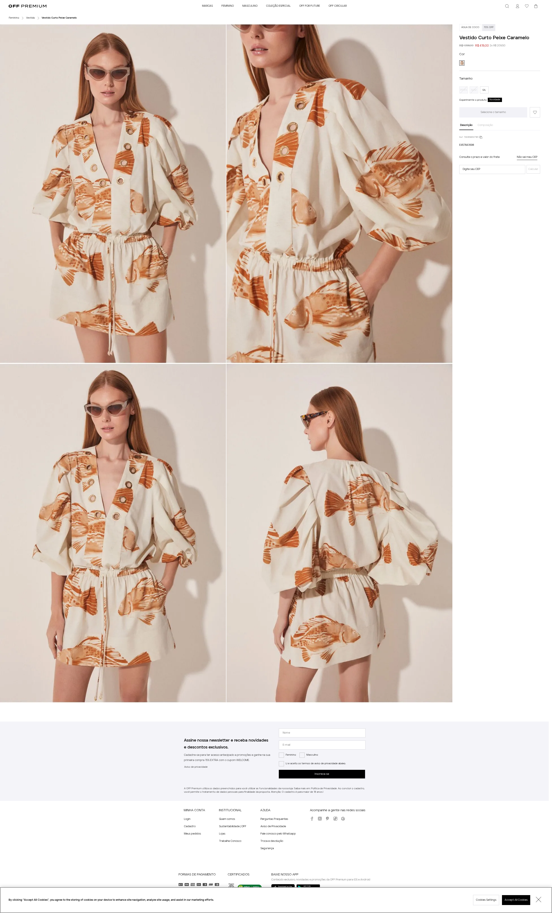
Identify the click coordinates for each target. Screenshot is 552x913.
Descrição (466, 125)
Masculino (312, 755)
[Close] (538, 900)
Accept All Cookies (516, 900)
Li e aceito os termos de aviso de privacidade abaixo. (316, 763)
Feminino (291, 755)
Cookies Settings (486, 900)
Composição (485, 125)
